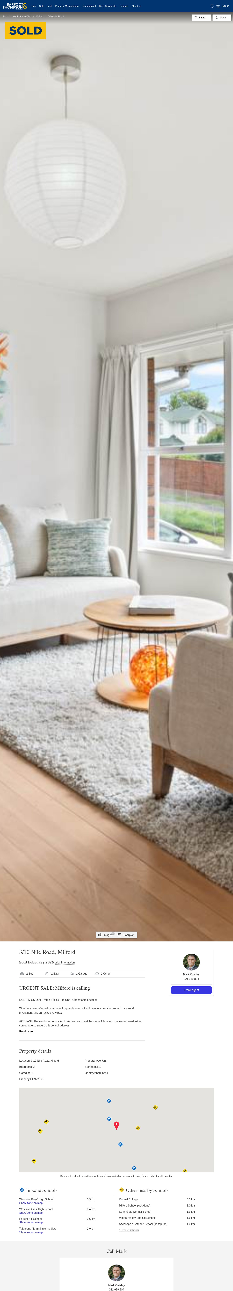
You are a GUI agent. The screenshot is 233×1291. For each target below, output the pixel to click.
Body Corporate (107, 6)
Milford (39, 16)
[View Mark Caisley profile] (191, 962)
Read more (26, 1031)
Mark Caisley (191, 974)
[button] (116, 1126)
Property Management (67, 6)
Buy (34, 6)
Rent (49, 6)
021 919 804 (191, 978)
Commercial (89, 6)
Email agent (191, 990)
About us (136, 6)
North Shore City (22, 16)
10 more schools (129, 1230)
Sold (5, 16)
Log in (225, 5)
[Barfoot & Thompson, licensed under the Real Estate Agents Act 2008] (15, 4)
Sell (41, 6)
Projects (124, 6)
